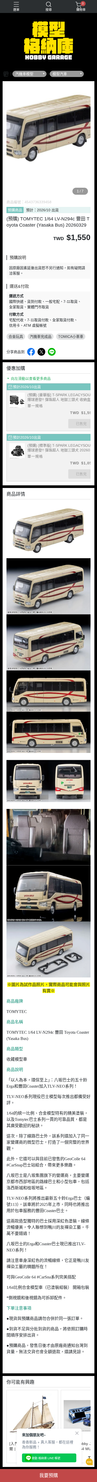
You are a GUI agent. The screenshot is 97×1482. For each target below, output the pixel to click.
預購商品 (15, 210)
